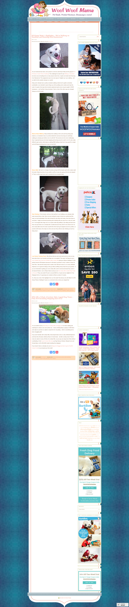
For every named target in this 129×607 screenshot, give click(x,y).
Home (31, 18)
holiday (94, 432)
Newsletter (62, 21)
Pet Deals (39, 18)
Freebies (81, 18)
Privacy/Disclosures (72, 21)
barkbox (88, 425)
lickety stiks (50, 290)
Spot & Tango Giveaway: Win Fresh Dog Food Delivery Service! (89, 367)
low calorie (56, 290)
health (40, 290)
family (93, 429)
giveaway (81, 432)
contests (98, 425)
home (97, 432)
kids (99, 432)
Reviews (73, 18)
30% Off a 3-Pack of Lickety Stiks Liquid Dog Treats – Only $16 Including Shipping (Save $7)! (52, 297)
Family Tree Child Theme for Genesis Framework (85, 594)
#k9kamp (65, 289)
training (64, 290)
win (91, 440)
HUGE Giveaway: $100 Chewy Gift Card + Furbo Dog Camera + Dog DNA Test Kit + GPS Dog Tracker (89, 348)
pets (60, 290)
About (86, 21)
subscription (95, 438)
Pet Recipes (49, 21)
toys (98, 438)
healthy (45, 290)
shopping (89, 438)
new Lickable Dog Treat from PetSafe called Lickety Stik (45, 260)
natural (48, 358)
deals (54, 357)
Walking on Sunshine (69, 73)
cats (93, 425)
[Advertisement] (66, 27)
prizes (88, 436)
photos (80, 436)
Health (42, 289)
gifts (97, 431)
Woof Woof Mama (64, 8)
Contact (80, 21)
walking (72, 290)
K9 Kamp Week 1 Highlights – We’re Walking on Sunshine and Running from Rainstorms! (50, 36)
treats (68, 290)
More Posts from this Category (86, 389)
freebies (82, 431)
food (95, 429)
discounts (58, 357)
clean (96, 425)
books (91, 425)
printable (84, 436)
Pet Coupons (50, 18)
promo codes (94, 436)
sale (81, 438)
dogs (71, 289)
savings (84, 438)
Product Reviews (49, 289)
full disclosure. (51, 41)
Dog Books (41, 21)
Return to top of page (65, 597)
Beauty (56, 21)
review (99, 436)
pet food (90, 434)
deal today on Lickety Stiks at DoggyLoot (52, 325)
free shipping (67, 357)
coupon (81, 427)
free (98, 429)
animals (85, 425)
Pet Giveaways (33, 21)
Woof (54, 289)
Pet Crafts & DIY (62, 18)
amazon (81, 425)
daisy (68, 289)
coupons (85, 427)
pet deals (86, 434)
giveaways (85, 432)
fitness (37, 290)
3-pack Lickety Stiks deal (47, 341)
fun (95, 431)
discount (97, 427)
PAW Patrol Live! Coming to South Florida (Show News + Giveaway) (89, 386)
